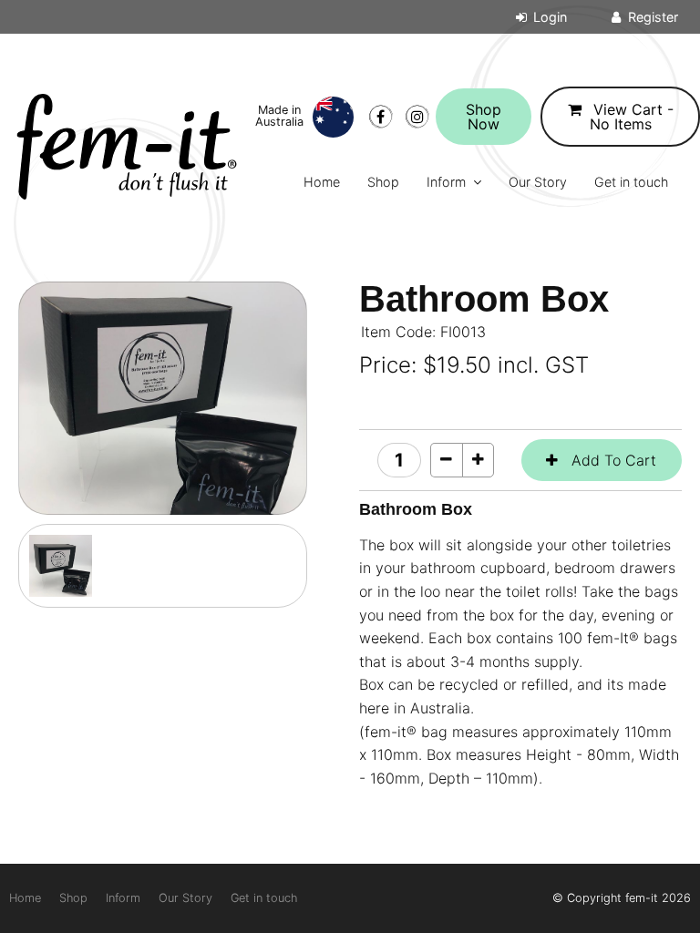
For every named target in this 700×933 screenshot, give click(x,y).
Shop (383, 182)
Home (322, 182)
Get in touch (631, 182)
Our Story (538, 182)
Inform (446, 182)
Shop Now (483, 116)
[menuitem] (25, 898)
